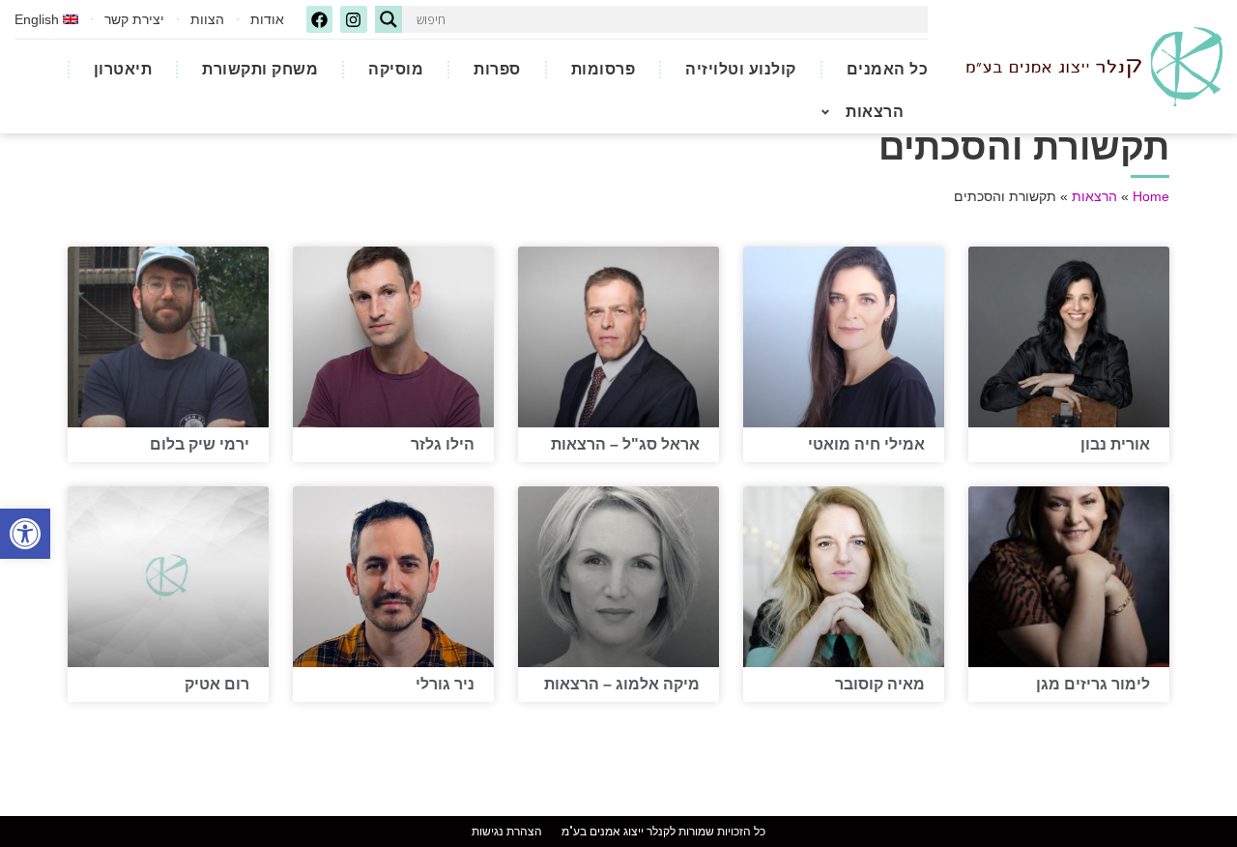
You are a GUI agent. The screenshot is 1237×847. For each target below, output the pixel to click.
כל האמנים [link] (888, 69)
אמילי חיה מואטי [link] (866, 444)
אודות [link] (267, 19)
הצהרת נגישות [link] (507, 831)
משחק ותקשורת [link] (260, 69)
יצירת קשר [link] (134, 19)
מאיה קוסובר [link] (880, 684)
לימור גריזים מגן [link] (1093, 684)
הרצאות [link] (875, 111)
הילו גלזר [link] (443, 444)
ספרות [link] (497, 69)
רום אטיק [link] (217, 684)
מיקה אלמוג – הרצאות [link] (622, 684)
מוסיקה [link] (395, 69)
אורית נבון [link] (1115, 444)
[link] (25, 534)
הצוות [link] (207, 19)
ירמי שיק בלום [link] (199, 444)
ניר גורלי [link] (445, 684)
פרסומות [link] (603, 69)
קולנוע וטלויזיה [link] (740, 69)
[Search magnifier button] (388, 19)
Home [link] (1151, 197)
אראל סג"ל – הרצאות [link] (625, 444)
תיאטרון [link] (123, 69)
